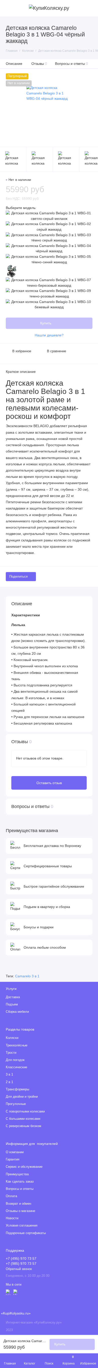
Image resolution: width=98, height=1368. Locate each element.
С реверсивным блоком (23, 1126)
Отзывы (39, 64)
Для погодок (15, 1060)
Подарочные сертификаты (26, 1233)
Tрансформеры (17, 1089)
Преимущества (17, 1174)
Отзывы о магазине (20, 1211)
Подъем (12, 1004)
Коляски (12, 1038)
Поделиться (18, 576)
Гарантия (12, 1159)
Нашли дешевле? (49, 335)
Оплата (11, 1196)
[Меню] (8, 8)
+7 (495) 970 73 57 (21, 1258)
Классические (16, 1067)
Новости (12, 1218)
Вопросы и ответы (71, 64)
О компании (15, 1152)
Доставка (13, 997)
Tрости (11, 1052)
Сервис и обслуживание (24, 1167)
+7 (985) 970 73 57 (21, 1263)
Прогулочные (16, 1104)
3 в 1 (9, 1074)
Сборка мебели (17, 1012)
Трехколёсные (16, 1045)
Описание (14, 64)
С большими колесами (23, 1119)
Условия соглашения (21, 1225)
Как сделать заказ (20, 1181)
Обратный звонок (19, 1269)
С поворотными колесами (25, 1111)
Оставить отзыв (49, 783)
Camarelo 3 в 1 (27, 976)
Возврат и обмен (18, 1203)
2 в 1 (9, 1082)
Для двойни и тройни (22, 1096)
